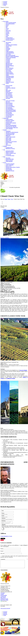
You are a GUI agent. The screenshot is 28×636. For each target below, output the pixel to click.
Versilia (7, 83)
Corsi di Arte (8, 154)
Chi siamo (3, 592)
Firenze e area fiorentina (11, 57)
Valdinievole (8, 79)
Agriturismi (8, 131)
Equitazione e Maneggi (10, 87)
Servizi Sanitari (9, 169)
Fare (4, 84)
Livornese (8, 59)
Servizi (4, 162)
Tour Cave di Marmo (10, 106)
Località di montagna (10, 38)
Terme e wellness (9, 97)
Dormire (5, 129)
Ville (7, 143)
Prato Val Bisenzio (9, 68)
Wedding (5, 146)
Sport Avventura (9, 96)
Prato (7, 36)
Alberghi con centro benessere (12, 132)
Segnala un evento (4, 598)
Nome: (3, 513)
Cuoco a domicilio (9, 164)
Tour (12, 199)
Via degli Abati (9, 115)
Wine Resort (8, 145)
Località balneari (9, 37)
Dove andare (5, 21)
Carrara (7, 35)
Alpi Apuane (8, 42)
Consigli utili (3, 596)
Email (2, 551)
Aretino (7, 47)
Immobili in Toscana (10, 170)
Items (9, 199)
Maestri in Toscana (9, 152)
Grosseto (7, 33)
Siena (7, 26)
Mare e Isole (8, 90)
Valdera (7, 75)
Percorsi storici (9, 112)
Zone (4, 41)
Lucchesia (8, 61)
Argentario (8, 48)
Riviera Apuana (9, 69)
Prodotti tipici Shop (10, 159)
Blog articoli (3, 597)
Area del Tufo (8, 45)
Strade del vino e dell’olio (11, 126)
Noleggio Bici (9, 168)
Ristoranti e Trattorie (10, 120)
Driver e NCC (9, 166)
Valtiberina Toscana (10, 82)
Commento (14, 559)
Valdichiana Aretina (10, 76)
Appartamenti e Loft (10, 134)
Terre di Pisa (8, 70)
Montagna (8, 91)
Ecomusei (8, 86)
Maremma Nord (9, 63)
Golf (7, 89)
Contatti (2, 594)
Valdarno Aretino (9, 72)
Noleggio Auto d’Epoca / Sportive (13, 167)
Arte (4, 149)
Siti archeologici (9, 94)
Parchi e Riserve (9, 92)
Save (2, 540)
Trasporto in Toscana (10, 163)
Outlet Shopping (9, 161)
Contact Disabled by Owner (6, 536)
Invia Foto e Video (4, 599)
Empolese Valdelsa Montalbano (12, 56)
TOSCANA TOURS (10, 100)
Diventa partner (4, 595)
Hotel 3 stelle (8, 140)
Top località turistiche (10, 23)
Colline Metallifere (9, 51)
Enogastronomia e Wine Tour (12, 127)
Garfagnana (8, 58)
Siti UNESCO (9, 93)
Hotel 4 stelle (8, 139)
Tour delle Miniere (9, 108)
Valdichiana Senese (10, 77)
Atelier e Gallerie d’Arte (11, 153)
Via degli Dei (8, 117)
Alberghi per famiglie (10, 133)
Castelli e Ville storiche (10, 136)
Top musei (8, 98)
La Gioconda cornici (10, 155)
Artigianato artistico (10, 150)
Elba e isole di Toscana (10, 55)
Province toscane (9, 40)
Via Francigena (9, 113)
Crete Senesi (8, 54)
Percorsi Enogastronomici (11, 125)
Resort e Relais (9, 142)
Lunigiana (8, 62)
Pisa (6, 27)
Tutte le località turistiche (11, 22)
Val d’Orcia (8, 80)
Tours (4, 99)
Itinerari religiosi (9, 103)
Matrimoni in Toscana (10, 148)
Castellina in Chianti (10, 378)
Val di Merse (8, 78)
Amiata (7, 43)
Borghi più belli (9, 85)
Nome (2, 548)
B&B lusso (8, 135)
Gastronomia (5, 118)
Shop (4, 156)
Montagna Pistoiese (10, 65)
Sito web (2, 553)
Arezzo (7, 28)
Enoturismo (8, 124)
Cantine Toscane (9, 119)
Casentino (8, 49)
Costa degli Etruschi (10, 52)
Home (6, 199)
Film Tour (8, 101)
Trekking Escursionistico (11, 111)
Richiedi (3, 524)
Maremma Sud (9, 64)
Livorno (7, 31)
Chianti (7, 50)
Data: (3, 510)
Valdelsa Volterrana (10, 73)
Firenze (7, 24)
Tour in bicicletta (9, 105)
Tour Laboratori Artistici (11, 110)
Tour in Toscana (9, 104)
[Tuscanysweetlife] (7, 16)
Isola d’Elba (8, 30)
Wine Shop (8, 157)
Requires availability (5, 237)
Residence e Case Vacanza (11, 141)
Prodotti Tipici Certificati (11, 122)
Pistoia (7, 34)
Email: (3, 515)
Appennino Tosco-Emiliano (11, 44)
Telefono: (3, 518)
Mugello (7, 66)
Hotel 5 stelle (8, 138)
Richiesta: (4, 520)
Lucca (7, 29)
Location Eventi (9, 147)
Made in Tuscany (9, 160)
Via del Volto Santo (10, 114)
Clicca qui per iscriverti (5, 608)
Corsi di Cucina (9, 121)
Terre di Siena (8, 71)
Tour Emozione (9, 107)
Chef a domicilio (9, 128)
